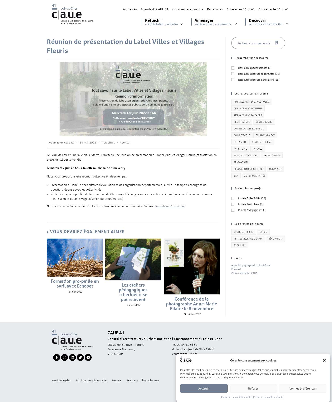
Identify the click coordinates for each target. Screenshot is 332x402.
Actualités (130, 9)
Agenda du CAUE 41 (154, 9)
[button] (324, 360)
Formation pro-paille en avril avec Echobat (75, 283)
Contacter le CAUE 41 (274, 9)
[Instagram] (64, 357)
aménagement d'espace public (252, 101)
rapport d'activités (245, 155)
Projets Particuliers (250, 204)
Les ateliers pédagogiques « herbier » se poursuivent (133, 292)
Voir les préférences (303, 388)
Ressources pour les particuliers (258, 79)
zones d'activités (254, 175)
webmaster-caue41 (61, 142)
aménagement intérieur (248, 108)
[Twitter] (80, 357)
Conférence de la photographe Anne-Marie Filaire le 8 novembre (191, 304)
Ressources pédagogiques (254, 67)
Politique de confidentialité (236, 397)
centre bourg (264, 121)
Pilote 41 (236, 269)
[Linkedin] (72, 357)
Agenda (125, 142)
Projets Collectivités (252, 198)
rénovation (241, 162)
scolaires (240, 245)
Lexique (116, 380)
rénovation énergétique (248, 168)
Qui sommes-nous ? (186, 9)
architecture (242, 121)
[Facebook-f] (56, 357)
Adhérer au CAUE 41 (241, 9)
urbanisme (275, 168)
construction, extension (249, 128)
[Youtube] (88, 357)
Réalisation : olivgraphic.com (143, 380)
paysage (257, 148)
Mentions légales (61, 380)
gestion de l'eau (261, 141)
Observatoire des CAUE (244, 273)
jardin (263, 231)
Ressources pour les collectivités (259, 73)
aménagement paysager (248, 115)
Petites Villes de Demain (248, 238)
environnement (265, 135)
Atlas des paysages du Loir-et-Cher (250, 265)
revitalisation (271, 155)
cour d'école (242, 135)
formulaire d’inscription (170, 206)
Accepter (204, 388)
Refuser (253, 388)
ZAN (236, 175)
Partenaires (215, 9)
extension (240, 141)
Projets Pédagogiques (252, 209)
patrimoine (240, 148)
